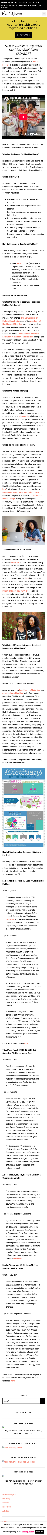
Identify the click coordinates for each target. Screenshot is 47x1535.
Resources (6, 1507)
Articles (5, 1511)
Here (27, 578)
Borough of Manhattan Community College (20, 492)
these (19, 263)
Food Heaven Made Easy (30, 690)
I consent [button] (39, 1532)
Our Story (6, 1498)
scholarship (24, 416)
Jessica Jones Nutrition (12, 693)
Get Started (23, 35)
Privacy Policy (28, 1532)
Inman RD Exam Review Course (16, 591)
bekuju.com (18, 1258)
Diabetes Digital (9, 1494)
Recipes (5, 1503)
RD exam (15, 562)
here (4, 489)
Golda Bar (10, 919)
